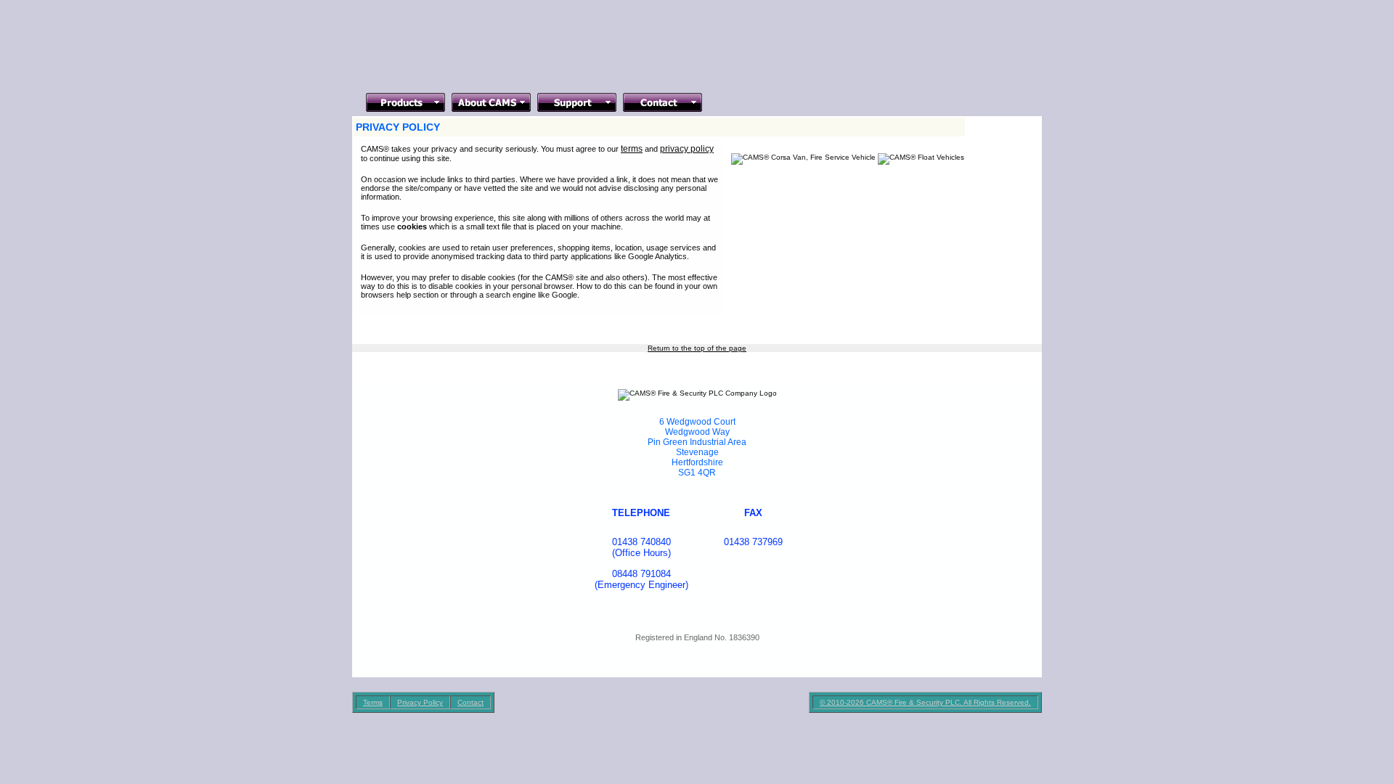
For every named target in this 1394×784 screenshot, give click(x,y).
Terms (373, 702)
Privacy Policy (420, 702)
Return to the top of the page (697, 348)
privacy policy (687, 149)
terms (632, 149)
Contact (470, 702)
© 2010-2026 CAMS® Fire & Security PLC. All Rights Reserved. (925, 702)
